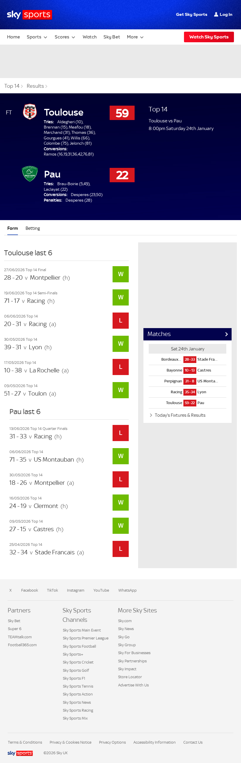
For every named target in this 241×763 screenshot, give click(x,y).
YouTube (101, 590)
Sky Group (127, 645)
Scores (62, 37)
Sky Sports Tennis (78, 686)
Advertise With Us (133, 685)
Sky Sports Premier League (85, 638)
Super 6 (14, 629)
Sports (34, 37)
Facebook (29, 590)
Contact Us (192, 742)
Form (12, 228)
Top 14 (12, 86)
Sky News (126, 629)
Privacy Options (112, 742)
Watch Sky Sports (209, 37)
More (132, 37)
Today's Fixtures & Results (179, 415)
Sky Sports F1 (74, 678)
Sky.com (125, 621)
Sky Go (124, 637)
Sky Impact (127, 669)
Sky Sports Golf (76, 670)
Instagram (75, 590)
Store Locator (130, 677)
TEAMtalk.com (20, 637)
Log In (226, 14)
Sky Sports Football (79, 646)
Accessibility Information (154, 742)
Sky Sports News (77, 702)
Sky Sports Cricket (78, 662)
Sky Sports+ (73, 654)
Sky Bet (111, 37)
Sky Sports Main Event (82, 630)
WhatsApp (127, 590)
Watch (90, 37)
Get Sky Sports (191, 14)
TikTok (52, 590)
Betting (33, 228)
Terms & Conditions (25, 742)
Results (35, 86)
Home (13, 37)
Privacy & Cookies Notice (70, 742)
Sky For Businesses (134, 653)
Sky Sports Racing (78, 710)
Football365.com (22, 645)
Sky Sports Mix (75, 718)
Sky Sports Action (78, 694)
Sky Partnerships (132, 661)
